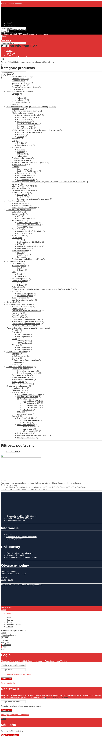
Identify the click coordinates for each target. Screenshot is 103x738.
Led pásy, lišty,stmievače (27, 397)
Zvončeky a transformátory (23, 300)
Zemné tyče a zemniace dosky (25, 87)
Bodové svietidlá (29, 427)
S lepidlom (21, 197)
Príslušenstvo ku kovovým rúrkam (26, 324)
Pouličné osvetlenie (31, 420)
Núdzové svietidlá (24, 433)
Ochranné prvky (18, 81)
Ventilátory (16, 184)
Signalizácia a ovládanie (16, 351)
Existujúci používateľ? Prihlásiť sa (15, 715)
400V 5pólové (23, 336)
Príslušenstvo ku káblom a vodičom (27, 259)
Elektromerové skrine (21, 375)
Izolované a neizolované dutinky (25, 111)
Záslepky (15, 364)
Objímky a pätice (19, 390)
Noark (19, 268)
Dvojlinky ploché (18, 214)
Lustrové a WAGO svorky (27, 171)
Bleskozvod (11, 74)
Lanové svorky (23, 169)
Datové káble (17, 212)
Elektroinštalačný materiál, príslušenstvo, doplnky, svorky (30, 106)
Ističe (14, 272)
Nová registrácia (8, 683)
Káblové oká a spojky (21, 113)
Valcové (20, 156)
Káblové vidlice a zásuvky (28, 132)
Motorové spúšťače (20, 278)
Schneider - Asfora (19, 102)
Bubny (20, 253)
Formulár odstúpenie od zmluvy (19, 553)
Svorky (15, 167)
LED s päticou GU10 (31, 401)
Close (3, 610)
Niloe (19, 96)
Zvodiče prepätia (19, 298)
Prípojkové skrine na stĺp (22, 377)
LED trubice (27, 409)
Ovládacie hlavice (19, 356)
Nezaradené (11, 302)
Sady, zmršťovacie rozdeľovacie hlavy (33, 199)
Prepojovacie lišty (24, 145)
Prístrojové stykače (25, 296)
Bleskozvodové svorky (21, 76)
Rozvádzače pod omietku (28, 373)
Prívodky (15, 332)
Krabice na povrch (19, 203)
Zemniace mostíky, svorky (23, 190)
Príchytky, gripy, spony (21, 158)
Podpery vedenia (19, 85)
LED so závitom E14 (31, 405)
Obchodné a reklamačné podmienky (21, 537)
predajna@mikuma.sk (15, 520)
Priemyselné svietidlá (26, 437)
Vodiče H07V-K (23, 227)
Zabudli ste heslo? (24, 674)
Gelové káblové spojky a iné (29, 115)
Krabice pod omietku (20, 205)
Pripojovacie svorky (25, 173)
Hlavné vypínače (19, 265)
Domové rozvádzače (20, 369)
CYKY (19, 244)
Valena (20, 98)
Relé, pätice (17, 287)
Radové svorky (23, 177)
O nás (9, 534)
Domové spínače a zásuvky (18, 91)
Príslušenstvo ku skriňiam (22, 379)
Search (5, 75)
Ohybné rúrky (17, 308)
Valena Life (22, 100)
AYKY (19, 240)
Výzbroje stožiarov (19, 188)
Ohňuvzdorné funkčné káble (29, 246)
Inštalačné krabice (14, 201)
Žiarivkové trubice (24, 414)
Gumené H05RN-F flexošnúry (29, 231)
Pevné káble (17, 238)
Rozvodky (21, 134)
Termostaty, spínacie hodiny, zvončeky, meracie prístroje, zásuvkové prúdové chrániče (48, 182)
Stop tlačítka (17, 362)
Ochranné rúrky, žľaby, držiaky (19, 304)
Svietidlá (15, 416)
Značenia (16, 89)
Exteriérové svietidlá (25, 418)
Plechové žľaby (18, 317)
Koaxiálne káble (18, 235)
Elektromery (17, 263)
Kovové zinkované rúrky (22, 306)
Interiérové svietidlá (25, 425)
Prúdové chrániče (19, 281)
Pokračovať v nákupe (10, 735)
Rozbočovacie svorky (26, 180)
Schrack (20, 270)
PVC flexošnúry (23, 233)
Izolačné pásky (18, 109)
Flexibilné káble (18, 220)
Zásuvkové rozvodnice (21, 384)
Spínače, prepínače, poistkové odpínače (29, 162)
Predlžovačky (22, 255)
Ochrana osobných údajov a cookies (21, 557)
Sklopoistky (22, 154)
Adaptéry (15, 330)
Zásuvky (20, 137)
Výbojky (20, 412)
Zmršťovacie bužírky (20, 192)
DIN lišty (20, 143)
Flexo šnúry (17, 229)
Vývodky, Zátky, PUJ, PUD (23, 186)
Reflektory (27, 422)
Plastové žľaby (18, 315)
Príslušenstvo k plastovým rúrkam (26, 319)
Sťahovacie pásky (19, 164)
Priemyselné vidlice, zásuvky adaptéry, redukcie (26, 328)
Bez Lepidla (22, 195)
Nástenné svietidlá (30, 431)
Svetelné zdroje (18, 392)
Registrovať (6, 710)
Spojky (20, 257)
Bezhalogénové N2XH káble (29, 242)
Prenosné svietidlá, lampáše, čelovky (32, 435)
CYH (19, 216)
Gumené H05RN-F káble (27, 223)
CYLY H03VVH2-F (25, 218)
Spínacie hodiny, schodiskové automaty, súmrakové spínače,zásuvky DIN (43, 289)
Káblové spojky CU (25, 128)
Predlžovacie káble (20, 250)
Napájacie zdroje (19, 388)
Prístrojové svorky (24, 175)
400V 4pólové (23, 334)
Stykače (15, 291)
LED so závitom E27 (31, 407)
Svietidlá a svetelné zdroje (17, 386)
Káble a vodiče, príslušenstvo (18, 210)
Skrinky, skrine (18, 382)
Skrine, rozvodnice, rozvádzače (19, 367)
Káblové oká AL (23, 119)
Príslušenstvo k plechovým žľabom (26, 321)
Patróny (20, 152)
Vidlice (14, 339)
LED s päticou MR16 (31, 403)
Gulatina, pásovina (20, 79)
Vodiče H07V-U (23, 248)
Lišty (14, 141)
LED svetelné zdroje (25, 399)
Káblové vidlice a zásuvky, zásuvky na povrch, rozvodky (35, 130)
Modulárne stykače (25, 293)
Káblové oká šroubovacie (27, 124)
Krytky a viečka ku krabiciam (24, 207)
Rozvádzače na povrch (27, 371)
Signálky (15, 358)
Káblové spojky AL (24, 126)
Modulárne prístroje (14, 261)
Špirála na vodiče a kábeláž (23, 326)
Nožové (20, 149)
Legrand (15, 94)
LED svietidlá (28, 429)
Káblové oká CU (24, 121)
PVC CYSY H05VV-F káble (28, 225)
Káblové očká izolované (27, 117)
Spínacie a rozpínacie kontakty (25, 360)
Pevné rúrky (17, 313)
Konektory (16, 139)
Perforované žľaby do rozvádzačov (26, 311)
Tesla (14, 104)
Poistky (15, 147)
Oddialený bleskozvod (21, 83)
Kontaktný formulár (14, 539)
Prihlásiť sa (6, 679)
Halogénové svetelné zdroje (29, 394)
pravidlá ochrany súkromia (56, 697)
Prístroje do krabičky (20, 160)
